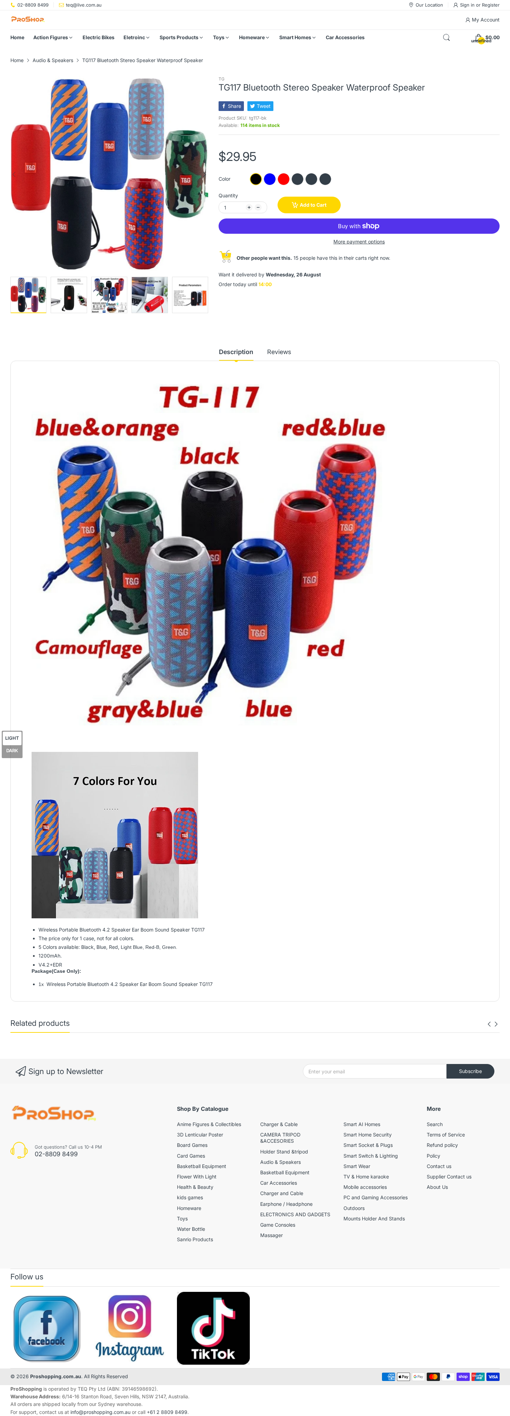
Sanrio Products (195, 1239)
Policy (433, 1156)
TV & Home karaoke (366, 1176)
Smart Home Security (367, 1135)
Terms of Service (446, 1135)
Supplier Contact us (449, 1176)
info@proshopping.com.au (100, 1412)
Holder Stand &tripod (284, 1152)
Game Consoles (277, 1225)
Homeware (189, 1208)
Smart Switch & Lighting (370, 1156)
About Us (437, 1187)
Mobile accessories (365, 1187)
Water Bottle (191, 1229)
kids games (190, 1197)
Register (491, 5)
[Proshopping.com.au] (27, 20)
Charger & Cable (279, 1124)
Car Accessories (278, 1183)
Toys (182, 1218)
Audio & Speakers (280, 1162)
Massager (271, 1235)
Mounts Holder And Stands (374, 1218)
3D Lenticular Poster (200, 1135)
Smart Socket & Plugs (368, 1145)
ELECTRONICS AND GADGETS (295, 1214)
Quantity (228, 195)
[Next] (13, 174)
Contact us (439, 1166)
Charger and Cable (281, 1193)
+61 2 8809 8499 (167, 1412)
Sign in (468, 5)
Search (435, 1124)
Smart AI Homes (361, 1124)
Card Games (191, 1156)
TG (221, 78)
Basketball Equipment (201, 1166)
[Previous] (204, 174)
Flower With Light (196, 1176)
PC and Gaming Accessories (375, 1197)
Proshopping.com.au (55, 1376)
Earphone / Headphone (286, 1204)
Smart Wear (356, 1166)
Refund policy (442, 1145)
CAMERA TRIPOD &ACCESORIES (280, 1138)
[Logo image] (46, 1328)
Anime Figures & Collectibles (209, 1124)
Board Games (192, 1145)
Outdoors (354, 1208)
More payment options (359, 241)
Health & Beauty (195, 1187)
